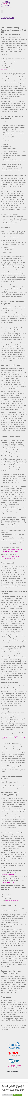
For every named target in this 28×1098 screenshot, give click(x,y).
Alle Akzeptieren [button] (17, 1094)
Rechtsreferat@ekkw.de (7, 874)
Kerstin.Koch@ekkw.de (7, 882)
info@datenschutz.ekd (11, 901)
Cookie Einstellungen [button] (7, 1094)
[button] (2, 11)
